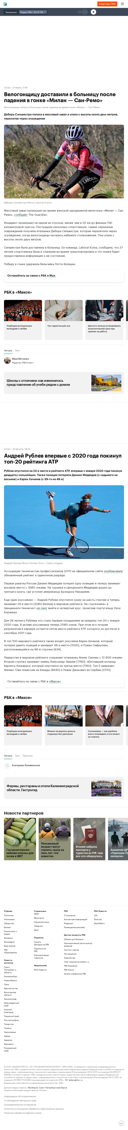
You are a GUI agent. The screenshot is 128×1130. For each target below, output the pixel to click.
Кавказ (7, 1036)
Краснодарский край (11, 1004)
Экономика (9, 919)
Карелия (8, 1039)
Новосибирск (10, 980)
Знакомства (69, 957)
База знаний (9, 945)
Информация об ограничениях (20, 1096)
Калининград (10, 998)
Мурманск (9, 1043)
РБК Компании (70, 965)
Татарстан (9, 1024)
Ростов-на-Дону (11, 1020)
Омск (6, 984)
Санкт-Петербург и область (10, 970)
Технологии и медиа (10, 932)
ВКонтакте (39, 917)
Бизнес (7, 927)
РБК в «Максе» (18, 292)
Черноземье (10, 1032)
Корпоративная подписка (41, 956)
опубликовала (113, 570)
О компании (69, 915)
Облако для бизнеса (73, 939)
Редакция (68, 923)
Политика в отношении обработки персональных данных (34, 1108)
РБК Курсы (69, 969)
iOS (96, 915)
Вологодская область (10, 993)
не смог (41, 607)
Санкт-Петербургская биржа (53, 1087)
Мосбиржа (33, 1087)
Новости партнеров (24, 813)
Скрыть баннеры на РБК (41, 943)
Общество (9, 923)
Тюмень (7, 1028)
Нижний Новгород (8, 1010)
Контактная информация (75, 919)
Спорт (7, 87)
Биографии (9, 941)
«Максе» (55, 681)
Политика (8, 915)
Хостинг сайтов (71, 949)
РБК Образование (10, 951)
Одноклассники (41, 921)
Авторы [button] (8, 350)
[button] (23, 320)
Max (52, 275)
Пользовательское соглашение (20, 1104)
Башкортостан (11, 988)
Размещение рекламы (74, 927)
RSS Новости (40, 969)
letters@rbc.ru (75, 1079)
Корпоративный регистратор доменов (78, 944)
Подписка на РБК (40, 949)
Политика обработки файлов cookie (23, 1112)
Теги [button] (17, 350)
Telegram (38, 925)
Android (98, 919)
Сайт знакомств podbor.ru (76, 961)
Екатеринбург (10, 976)
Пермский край (11, 1016)
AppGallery (99, 923)
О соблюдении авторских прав (20, 1100)
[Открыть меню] (122, 4)
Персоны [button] (27, 755)
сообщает (21, 214)
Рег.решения (70, 953)
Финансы (8, 937)
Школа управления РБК (75, 973)
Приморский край (10, 1049)
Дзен (36, 929)
